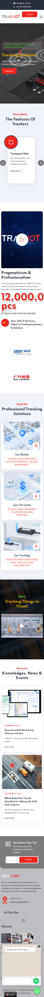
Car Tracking (22, 555)
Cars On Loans (22, 505)
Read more (15, 171)
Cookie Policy (24, 993)
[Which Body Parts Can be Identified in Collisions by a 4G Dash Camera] (22, 772)
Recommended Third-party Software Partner (19, 732)
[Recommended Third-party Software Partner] (22, 704)
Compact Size (19, 153)
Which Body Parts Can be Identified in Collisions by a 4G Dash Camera (21, 801)
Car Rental (22, 455)
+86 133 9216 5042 (23, 7)
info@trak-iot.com (23, 3)
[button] (39, 946)
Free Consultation (19, 902)
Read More (32, 74)
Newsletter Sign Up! (25, 843)
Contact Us (29, 15)
